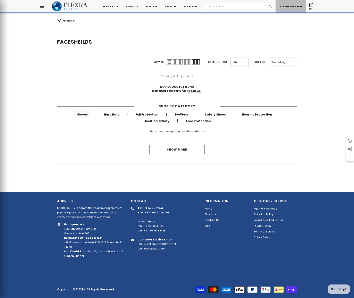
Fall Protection (146, 114)
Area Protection (198, 121)
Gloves (82, 114)
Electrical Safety (156, 121)
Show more (177, 149)
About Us (170, 6)
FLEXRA (81, 289)
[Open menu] (42, 6)
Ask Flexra (191, 6)
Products (109, 6)
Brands (130, 6)
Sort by (259, 62)
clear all (194, 91)
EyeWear (182, 114)
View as (159, 62)
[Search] (270, 6)
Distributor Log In (291, 6)
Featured (152, 6)
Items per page (217, 62)
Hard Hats (111, 114)
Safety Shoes (215, 114)
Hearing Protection (257, 114)
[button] (169, 62)
